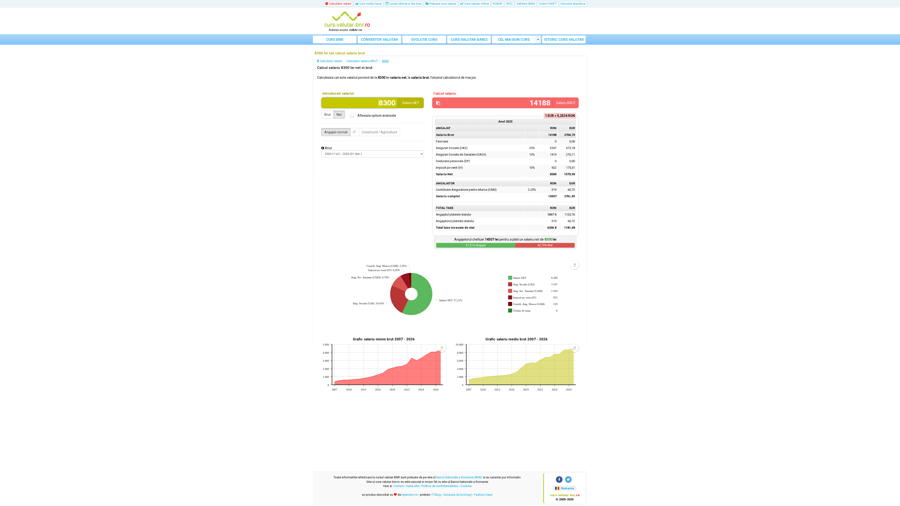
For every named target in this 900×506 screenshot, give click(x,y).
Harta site (412, 486)
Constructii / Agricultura (379, 132)
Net (339, 114)
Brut (327, 114)
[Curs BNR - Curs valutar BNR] (347, 19)
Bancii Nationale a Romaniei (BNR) (459, 477)
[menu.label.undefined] (574, 265)
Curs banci (469, 39)
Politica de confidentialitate (439, 486)
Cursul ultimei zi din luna (405, 3)
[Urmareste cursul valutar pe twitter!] (568, 479)
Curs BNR (334, 39)
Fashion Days (483, 494)
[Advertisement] (484, 21)
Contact (398, 486)
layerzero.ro (410, 494)
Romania (567, 488)
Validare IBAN (525, 3)
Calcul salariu (444, 93)
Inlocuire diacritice (573, 3)
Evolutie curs (424, 39)
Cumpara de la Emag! (457, 494)
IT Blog (436, 494)
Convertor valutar (379, 39)
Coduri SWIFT (548, 3)
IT (354, 132)
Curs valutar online (476, 3)
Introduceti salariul (338, 93)
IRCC (509, 3)
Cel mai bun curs (514, 39)
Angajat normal (335, 132)
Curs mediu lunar (370, 3)
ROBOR (497, 3)
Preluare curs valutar (442, 3)
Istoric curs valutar (564, 39)
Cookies (466, 486)
